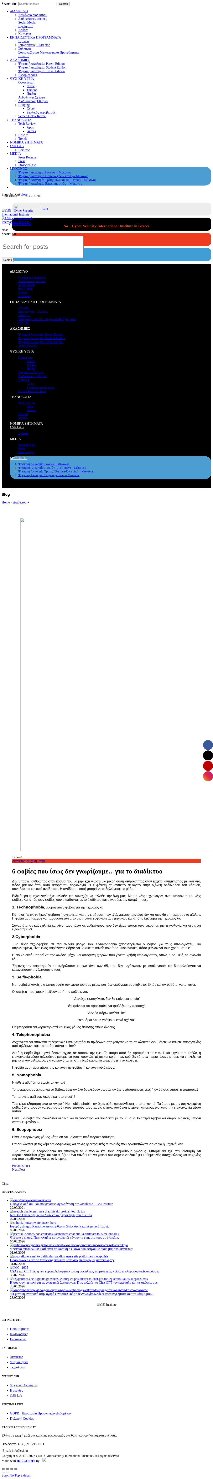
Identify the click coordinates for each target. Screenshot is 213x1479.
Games (31, 131)
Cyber (31, 108)
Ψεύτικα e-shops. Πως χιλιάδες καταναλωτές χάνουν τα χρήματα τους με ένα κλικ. (64, 1237)
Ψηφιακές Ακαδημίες (24, 1385)
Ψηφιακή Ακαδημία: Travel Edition (41, 71)
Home (6, 502)
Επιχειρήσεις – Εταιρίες (34, 45)
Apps (30, 127)
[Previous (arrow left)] (3, 1472)
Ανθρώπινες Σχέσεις (31, 97)
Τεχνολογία (17, 1367)
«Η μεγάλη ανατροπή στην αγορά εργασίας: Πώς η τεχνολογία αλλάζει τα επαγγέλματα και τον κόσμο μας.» (82, 1294)
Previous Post (21, 1166)
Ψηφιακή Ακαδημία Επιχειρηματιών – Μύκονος (50, 183)
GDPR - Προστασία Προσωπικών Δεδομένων (41, 1413)
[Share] (7, 1469)
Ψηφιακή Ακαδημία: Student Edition (42, 67)
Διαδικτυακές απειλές (32, 18)
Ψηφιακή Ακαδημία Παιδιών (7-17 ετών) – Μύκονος (53, 176)
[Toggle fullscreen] (11, 1469)
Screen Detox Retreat (32, 116)
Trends (22, 138)
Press (21, 161)
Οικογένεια (25, 82)
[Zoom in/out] (15, 1469)
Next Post (18, 1169)
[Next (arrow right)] (7, 1472)
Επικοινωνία (18, 1339)
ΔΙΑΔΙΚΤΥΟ (19, 11)
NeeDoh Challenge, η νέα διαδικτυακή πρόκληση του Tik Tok (51, 1215)
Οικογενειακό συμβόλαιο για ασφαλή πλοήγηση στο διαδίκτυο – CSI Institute (61, 1204)
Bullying (24, 105)
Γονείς (31, 86)
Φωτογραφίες (19, 1334)
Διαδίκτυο (19, 502)
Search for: (9, 3)
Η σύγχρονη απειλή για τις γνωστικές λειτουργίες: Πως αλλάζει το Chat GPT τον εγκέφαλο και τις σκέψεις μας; (84, 1282)
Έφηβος (32, 90)
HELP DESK (21, 224)
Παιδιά (31, 93)
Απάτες (23, 30)
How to (23, 135)
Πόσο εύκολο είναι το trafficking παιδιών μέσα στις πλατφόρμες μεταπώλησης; (62, 1260)
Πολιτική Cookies (22, 1418)
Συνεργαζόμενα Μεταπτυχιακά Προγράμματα (48, 52)
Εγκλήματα (25, 26)
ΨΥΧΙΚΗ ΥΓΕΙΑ (22, 78)
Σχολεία (23, 41)
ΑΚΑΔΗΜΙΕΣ (20, 60)
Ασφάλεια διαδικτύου (32, 15)
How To (23, 56)
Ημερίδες (16, 1390)
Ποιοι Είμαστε (19, 1329)
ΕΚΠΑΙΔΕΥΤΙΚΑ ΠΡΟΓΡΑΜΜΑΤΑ (35, 37)
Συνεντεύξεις (27, 165)
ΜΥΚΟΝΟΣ (18, 168)
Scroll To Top (11, 1475)
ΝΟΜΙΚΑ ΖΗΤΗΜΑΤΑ (26, 142)
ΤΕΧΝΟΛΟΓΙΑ (21, 120)
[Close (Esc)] (3, 1469)
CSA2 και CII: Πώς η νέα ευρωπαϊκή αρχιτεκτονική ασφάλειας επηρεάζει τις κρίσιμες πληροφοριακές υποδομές (84, 1271)
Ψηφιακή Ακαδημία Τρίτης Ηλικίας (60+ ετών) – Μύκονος (57, 180)
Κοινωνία (24, 33)
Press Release (27, 157)
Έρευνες (24, 150)
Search (63, 3)
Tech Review (27, 123)
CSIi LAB (17, 146)
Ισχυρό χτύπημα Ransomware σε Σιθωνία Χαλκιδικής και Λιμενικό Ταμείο (59, 1226)
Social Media (27, 22)
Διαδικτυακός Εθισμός (33, 101)
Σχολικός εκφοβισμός (41, 112)
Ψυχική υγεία (36, 861)
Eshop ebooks (27, 75)
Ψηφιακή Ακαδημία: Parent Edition (41, 63)
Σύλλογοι (24, 48)
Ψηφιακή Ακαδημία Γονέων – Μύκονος (44, 172)
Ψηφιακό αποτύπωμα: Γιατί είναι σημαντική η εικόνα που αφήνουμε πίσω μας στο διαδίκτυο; (71, 1249)
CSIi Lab (16, 1395)
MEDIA (15, 153)
